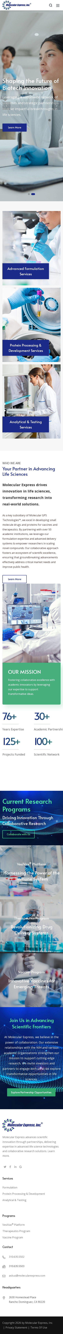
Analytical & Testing (14, 1200)
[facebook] (10, 1167)
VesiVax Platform (13, 1225)
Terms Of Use (38, 1327)
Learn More (14, 127)
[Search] (50, 5)
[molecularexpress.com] (16, 5)
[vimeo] (20, 1167)
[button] (6, 106)
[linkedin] (15, 1167)
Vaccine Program (12, 1237)
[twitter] (5, 1167)
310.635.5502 (16, 1257)
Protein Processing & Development (23, 1194)
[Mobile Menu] (58, 5)
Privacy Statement (16, 1327)
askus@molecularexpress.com (27, 1275)
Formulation (9, 1187)
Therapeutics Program (16, 1231)
